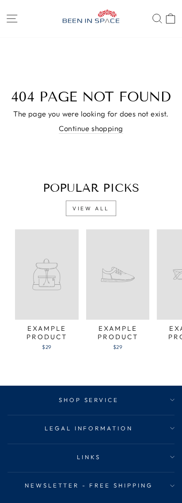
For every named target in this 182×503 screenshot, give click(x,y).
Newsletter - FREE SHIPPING (89, 485)
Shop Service (89, 399)
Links (89, 456)
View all (91, 208)
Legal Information (89, 428)
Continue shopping (91, 128)
